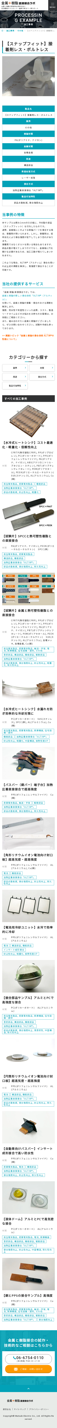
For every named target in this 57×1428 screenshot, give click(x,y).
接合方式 (42, 376)
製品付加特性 (15, 385)
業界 (15, 367)
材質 (42, 367)
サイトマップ (20, 1409)
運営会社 (7, 1409)
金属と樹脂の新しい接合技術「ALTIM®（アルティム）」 (27, 297)
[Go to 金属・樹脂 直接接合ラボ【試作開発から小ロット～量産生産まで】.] (2, 31)
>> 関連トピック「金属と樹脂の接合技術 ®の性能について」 (28, 337)
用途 (15, 376)
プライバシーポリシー (39, 1409)
